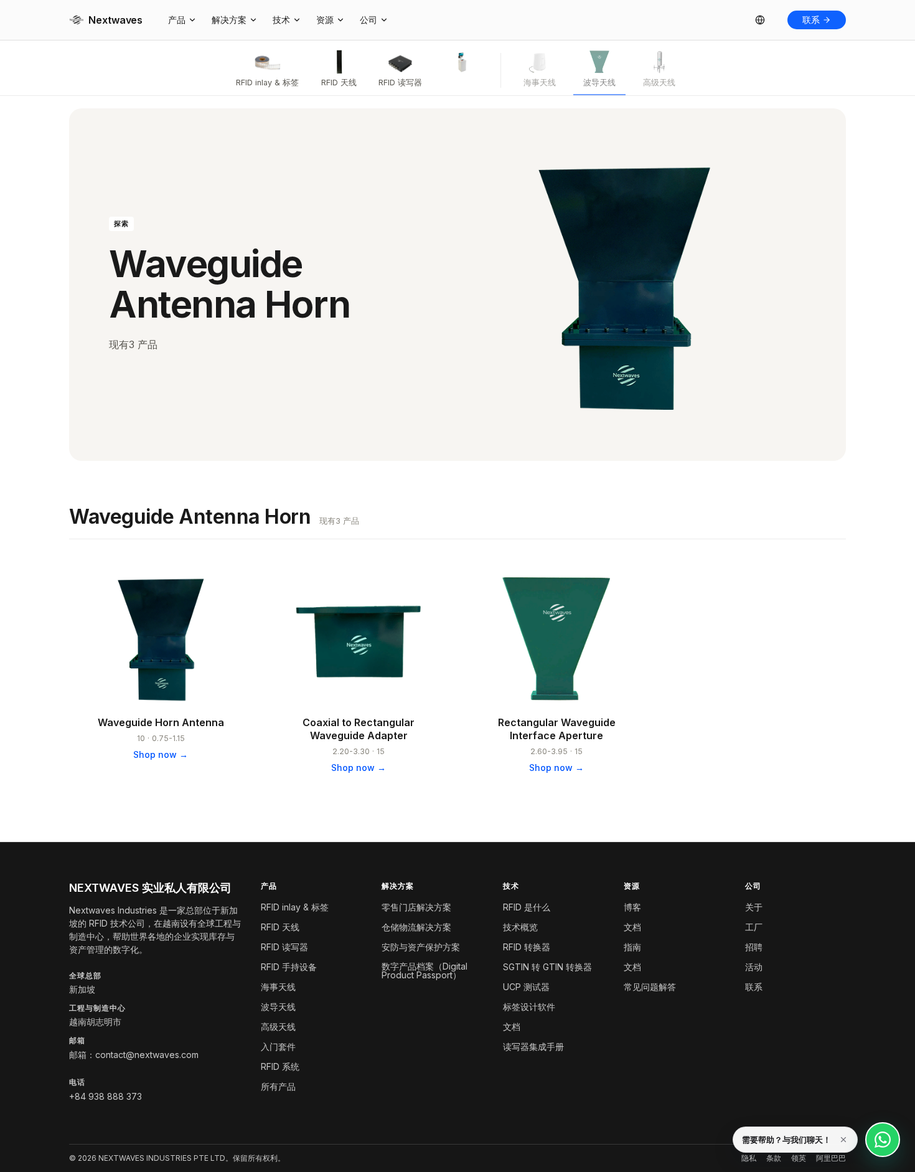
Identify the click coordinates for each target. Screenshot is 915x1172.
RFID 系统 (280, 1066)
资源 (325, 19)
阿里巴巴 (831, 1158)
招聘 (753, 947)
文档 (511, 1026)
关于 (753, 907)
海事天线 (278, 986)
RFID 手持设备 (289, 967)
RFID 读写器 (284, 947)
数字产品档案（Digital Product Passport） (424, 970)
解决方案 (229, 19)
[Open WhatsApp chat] (882, 1139)
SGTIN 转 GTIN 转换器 (547, 967)
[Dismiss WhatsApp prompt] (843, 1139)
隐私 (748, 1158)
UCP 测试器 (526, 986)
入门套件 (278, 1046)
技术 (281, 19)
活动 (753, 967)
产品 (176, 19)
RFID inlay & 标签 (295, 907)
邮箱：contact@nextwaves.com (134, 1054)
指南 (632, 947)
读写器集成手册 (533, 1046)
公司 (368, 19)
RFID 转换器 (526, 947)
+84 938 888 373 (105, 1096)
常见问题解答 (650, 986)
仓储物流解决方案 (416, 927)
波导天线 (278, 1006)
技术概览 (520, 927)
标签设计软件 (529, 1006)
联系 (811, 19)
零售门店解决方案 (416, 907)
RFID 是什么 (526, 907)
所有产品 (278, 1086)
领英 (798, 1158)
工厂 (753, 927)
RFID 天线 (280, 927)
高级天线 (278, 1026)
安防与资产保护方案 (421, 947)
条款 (773, 1158)
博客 (632, 907)
